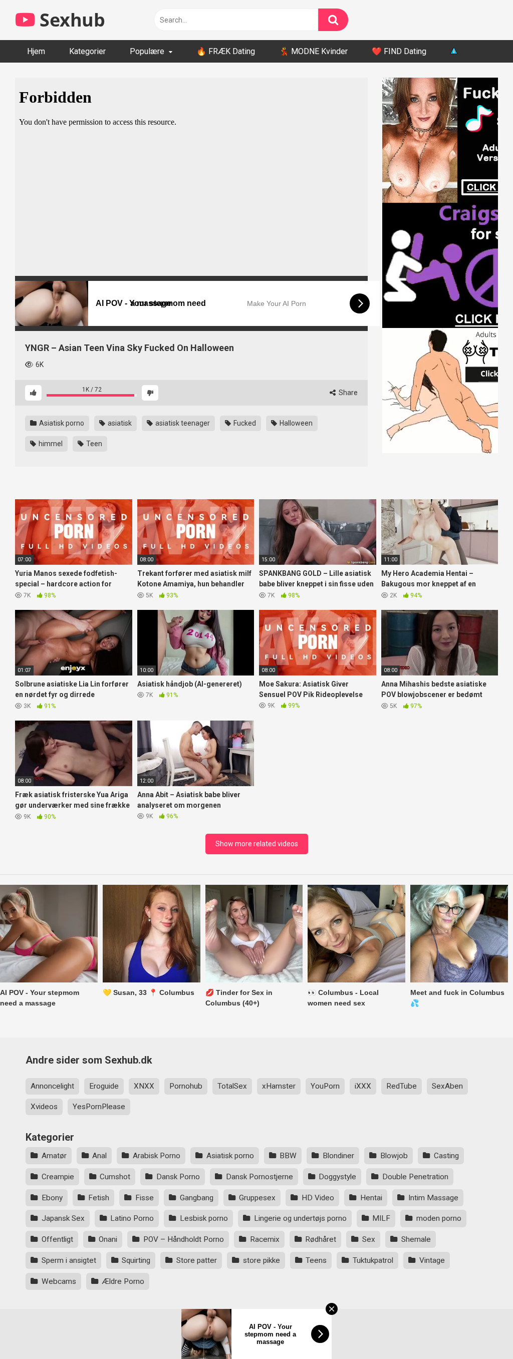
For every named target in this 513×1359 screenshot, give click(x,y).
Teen (93, 444)
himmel (50, 444)
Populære (147, 51)
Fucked (244, 423)
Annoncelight (52, 1086)
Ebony (52, 1197)
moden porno (438, 1218)
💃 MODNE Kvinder (313, 51)
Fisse (144, 1197)
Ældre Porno (123, 1281)
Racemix (265, 1239)
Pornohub (185, 1086)
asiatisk (119, 423)
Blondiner (338, 1155)
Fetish (98, 1197)
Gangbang (196, 1197)
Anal (99, 1155)
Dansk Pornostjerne (259, 1176)
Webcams (59, 1281)
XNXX (144, 1086)
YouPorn (325, 1086)
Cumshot (115, 1176)
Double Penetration (415, 1176)
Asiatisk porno (61, 423)
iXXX (363, 1086)
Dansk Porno (178, 1176)
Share (347, 393)
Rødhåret (320, 1239)
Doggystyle (337, 1176)
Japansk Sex (63, 1218)
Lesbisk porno (204, 1218)
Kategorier (87, 51)
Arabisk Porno (156, 1155)
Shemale (416, 1239)
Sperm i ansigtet (69, 1260)
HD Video (318, 1197)
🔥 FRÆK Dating (225, 51)
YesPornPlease (99, 1106)
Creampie (58, 1176)
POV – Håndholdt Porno (183, 1239)
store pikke (261, 1260)
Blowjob (394, 1155)
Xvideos (44, 1106)
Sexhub (70, 20)
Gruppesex (257, 1197)
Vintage (432, 1260)
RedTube (401, 1086)
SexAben (447, 1086)
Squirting (136, 1260)
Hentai (371, 1197)
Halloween (295, 423)
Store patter (196, 1260)
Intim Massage (433, 1197)
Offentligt (57, 1239)
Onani (108, 1239)
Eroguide (104, 1086)
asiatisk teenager (182, 423)
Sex (368, 1239)
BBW (288, 1155)
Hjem (36, 51)
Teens (316, 1260)
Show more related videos (256, 844)
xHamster (279, 1086)
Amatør (54, 1155)
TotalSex (232, 1086)
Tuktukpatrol (373, 1260)
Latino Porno (132, 1218)
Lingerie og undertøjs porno (300, 1218)
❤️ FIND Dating (399, 51)
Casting (446, 1155)
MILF (381, 1218)
